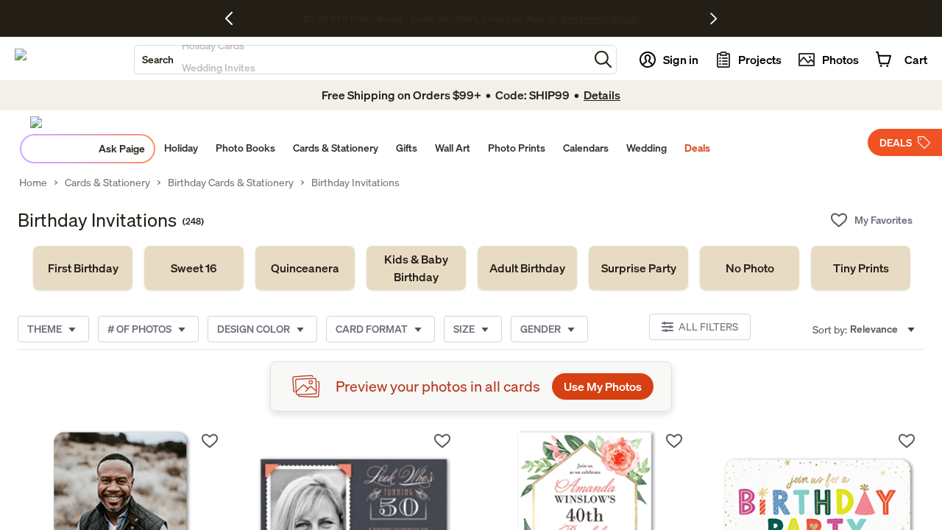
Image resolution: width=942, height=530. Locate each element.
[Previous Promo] (234, 18)
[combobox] (361, 60)
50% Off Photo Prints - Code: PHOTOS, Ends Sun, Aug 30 (430, 19)
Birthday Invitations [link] (355, 182)
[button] (603, 59)
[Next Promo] (713, 18)
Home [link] (33, 182)
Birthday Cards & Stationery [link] (231, 182)
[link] (82, 268)
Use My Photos (603, 386)
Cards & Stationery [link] (107, 182)
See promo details (591, 19)
